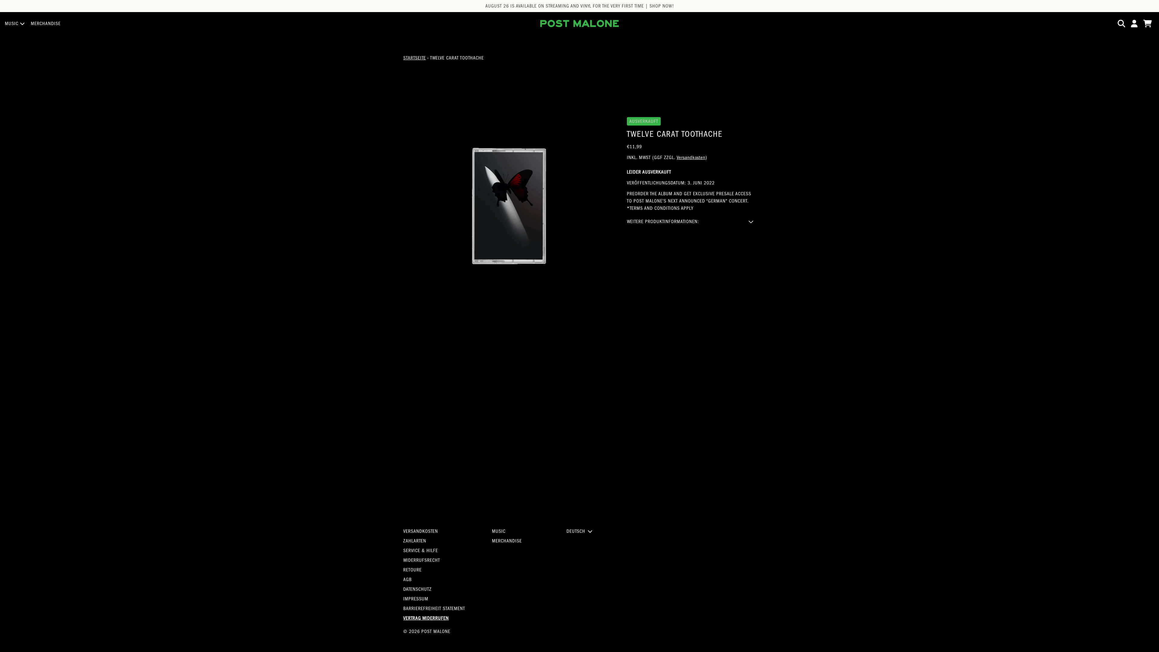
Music (499, 531)
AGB (407, 579)
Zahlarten (414, 541)
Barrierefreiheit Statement (434, 608)
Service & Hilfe (420, 550)
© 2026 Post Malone (426, 631)
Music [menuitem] (12, 23)
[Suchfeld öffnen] (1121, 23)
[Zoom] (509, 206)
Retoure (412, 570)
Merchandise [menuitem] (46, 23)
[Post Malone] (579, 23)
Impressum (415, 599)
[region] (579, 6)
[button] (691, 222)
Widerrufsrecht (421, 560)
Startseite (414, 58)
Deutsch (576, 531)
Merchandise (507, 541)
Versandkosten (691, 157)
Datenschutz (417, 589)
